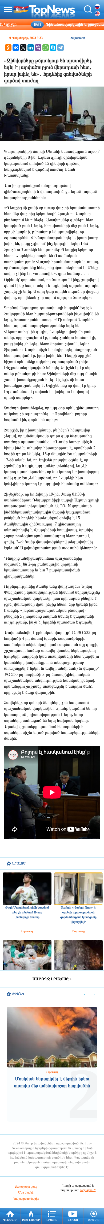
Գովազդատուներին (26, 1198)
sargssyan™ (88, 1190)
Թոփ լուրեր (31, 1219)
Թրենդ (93, 1219)
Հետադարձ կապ (26, 1186)
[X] (23, 47)
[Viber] (38, 47)
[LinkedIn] (30, 47)
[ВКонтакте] (16, 47)
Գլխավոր (10, 1219)
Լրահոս (51, 1219)
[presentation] (84, 994)
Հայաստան (78, 38)
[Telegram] (60, 47)
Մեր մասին (26, 1192)
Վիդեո (73, 1219)
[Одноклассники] (8, 47)
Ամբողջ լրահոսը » (52, 979)
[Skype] (53, 47)
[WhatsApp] (45, 47)
